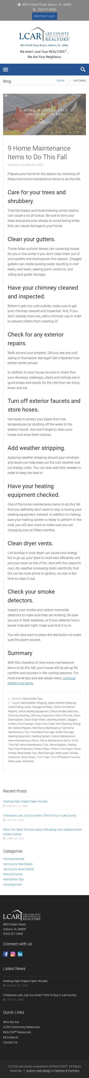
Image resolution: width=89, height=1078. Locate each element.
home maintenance (63, 736)
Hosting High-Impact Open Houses (25, 801)
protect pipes (42, 748)
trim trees (43, 757)
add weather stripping (34, 702)
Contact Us (10, 1042)
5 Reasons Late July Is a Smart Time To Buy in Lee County (39, 815)
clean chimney (63, 715)
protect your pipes (62, 748)
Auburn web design (38, 1070)
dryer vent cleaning (60, 723)
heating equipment (19, 736)
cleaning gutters (56, 719)
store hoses (28, 757)
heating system (41, 736)
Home (60, 80)
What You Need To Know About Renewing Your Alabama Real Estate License (42, 832)
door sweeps (26, 723)
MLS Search (10, 1037)
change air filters (42, 707)
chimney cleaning (18, 715)
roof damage (46, 753)
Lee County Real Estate (17, 864)
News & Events (12, 874)
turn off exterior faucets (65, 757)
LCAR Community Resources (21, 1027)
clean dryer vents (34, 719)
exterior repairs (22, 727)
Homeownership (13, 858)
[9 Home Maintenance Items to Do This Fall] (44, 134)
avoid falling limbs (19, 707)
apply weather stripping (62, 702)
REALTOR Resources (17, 1032)
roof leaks (62, 753)
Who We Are (11, 1022)
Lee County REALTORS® (18, 869)
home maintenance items (23, 740)
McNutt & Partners (67, 1070)
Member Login (44, 16)
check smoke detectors (64, 711)
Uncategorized (12, 884)
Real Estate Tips (32, 698)
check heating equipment (33, 711)
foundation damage (42, 732)
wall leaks (14, 761)
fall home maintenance (46, 727)
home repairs (58, 744)
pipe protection (24, 748)
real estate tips (27, 753)
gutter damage (65, 732)
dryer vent (41, 723)
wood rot (28, 761)
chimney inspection (42, 715)
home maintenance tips (33, 744)
